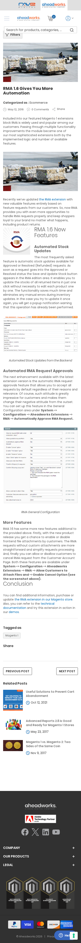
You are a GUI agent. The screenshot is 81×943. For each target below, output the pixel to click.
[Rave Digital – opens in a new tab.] (27, 5)
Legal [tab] (8, 865)
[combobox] (40, 29)
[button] (54, 5)
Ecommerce (38, 103)
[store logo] (28, 18)
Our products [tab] (16, 856)
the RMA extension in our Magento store (43, 599)
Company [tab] (11, 848)
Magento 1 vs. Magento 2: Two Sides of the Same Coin (48, 744)
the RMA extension (52, 199)
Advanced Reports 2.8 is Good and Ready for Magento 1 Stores (50, 723)
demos (14, 612)
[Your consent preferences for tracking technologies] (74, 936)
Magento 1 (11, 635)
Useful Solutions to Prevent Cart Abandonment (50, 694)
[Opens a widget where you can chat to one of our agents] (65, 935)
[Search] (72, 29)
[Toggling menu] (6, 18)
